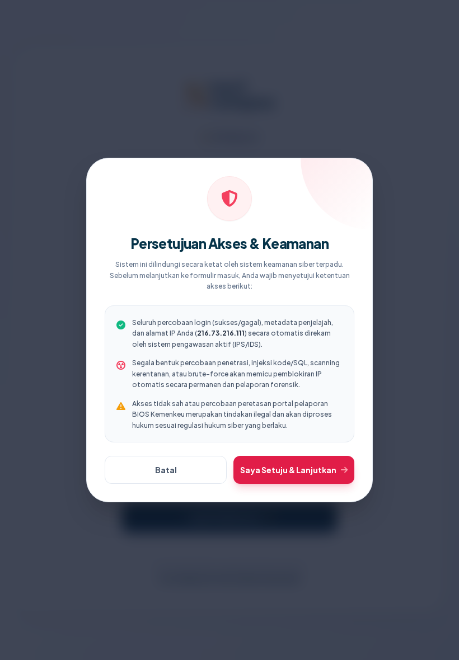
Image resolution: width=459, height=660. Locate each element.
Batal (166, 470)
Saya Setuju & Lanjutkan (288, 470)
